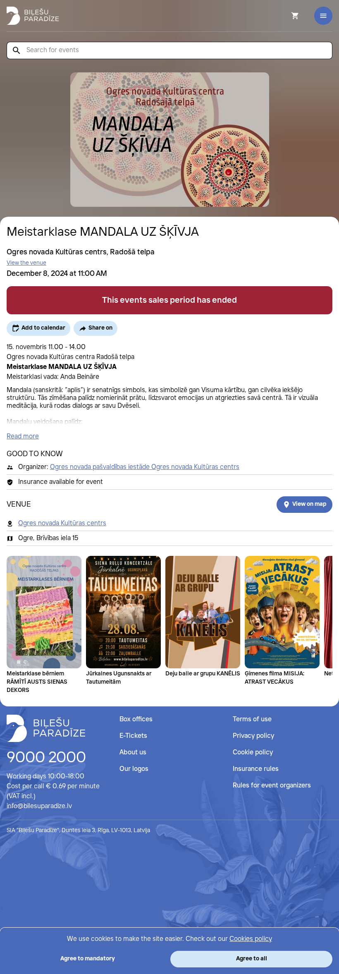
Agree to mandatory (87, 959)
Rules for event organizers (272, 786)
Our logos (133, 769)
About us (132, 752)
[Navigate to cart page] (284, 16)
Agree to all (251, 959)
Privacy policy (253, 736)
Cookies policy (250, 939)
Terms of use (252, 719)
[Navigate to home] (46, 728)
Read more (23, 436)
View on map (309, 504)
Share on (100, 328)
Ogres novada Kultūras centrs (62, 523)
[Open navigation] (323, 16)
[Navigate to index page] (33, 16)
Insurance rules (256, 769)
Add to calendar (43, 328)
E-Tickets (133, 736)
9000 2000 (46, 758)
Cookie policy (253, 752)
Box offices (136, 719)
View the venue (26, 263)
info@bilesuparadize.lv (39, 806)
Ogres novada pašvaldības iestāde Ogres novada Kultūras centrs (144, 467)
